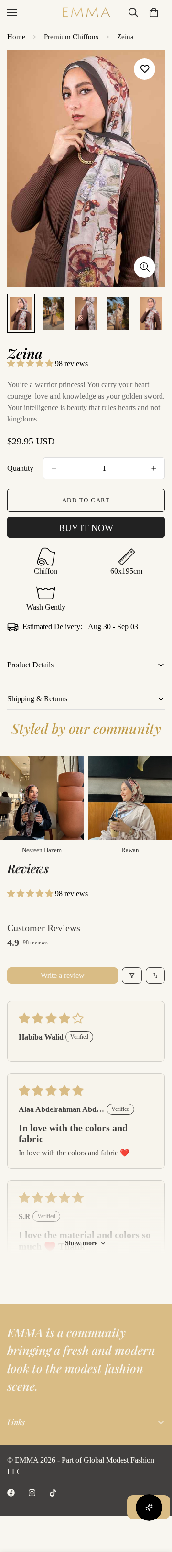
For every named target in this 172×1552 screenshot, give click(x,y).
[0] (154, 12)
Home (16, 37)
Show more (81, 1243)
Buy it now (86, 528)
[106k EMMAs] (53, 1493)
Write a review (63, 975)
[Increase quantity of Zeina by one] (153, 468)
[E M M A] (86, 12)
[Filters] (132, 975)
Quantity (20, 468)
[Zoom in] (144, 267)
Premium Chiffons (71, 37)
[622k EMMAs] (32, 1493)
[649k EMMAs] (11, 1493)
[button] (31, 363)
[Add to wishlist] (144, 69)
